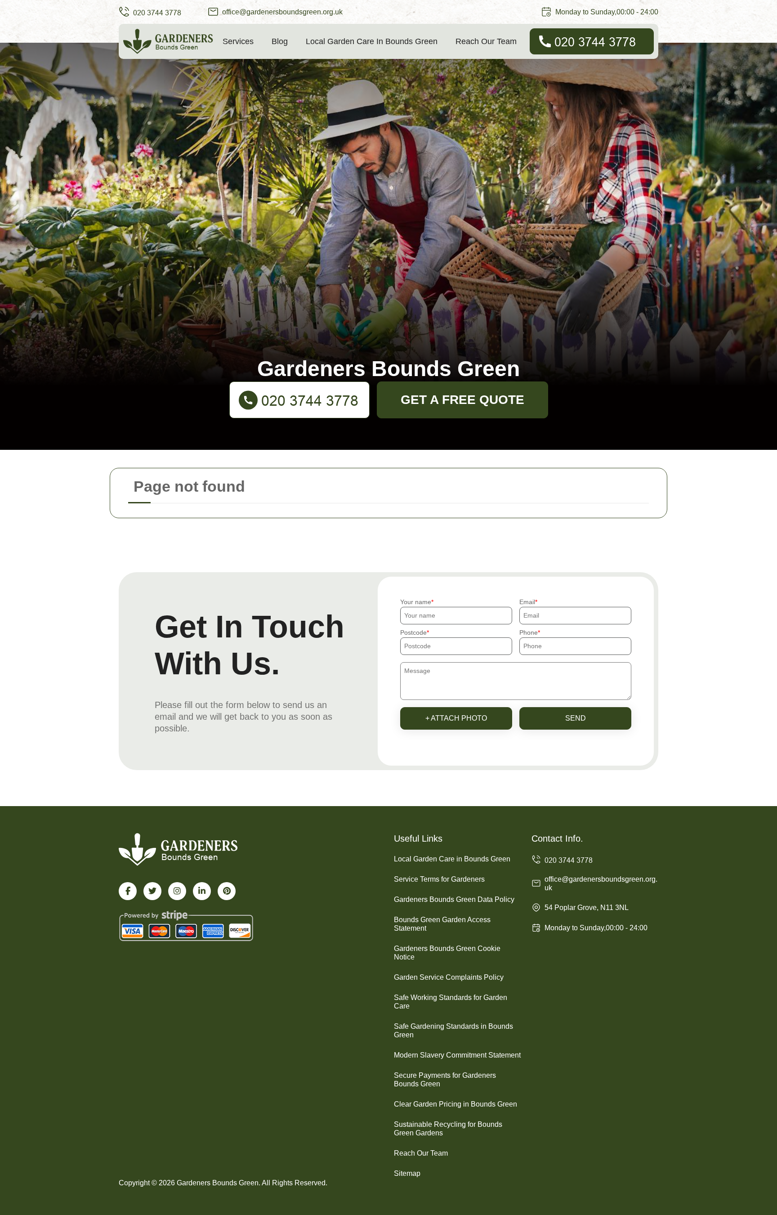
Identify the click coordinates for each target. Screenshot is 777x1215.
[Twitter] (152, 891)
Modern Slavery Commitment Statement (457, 1055)
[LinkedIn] (202, 891)
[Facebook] (128, 891)
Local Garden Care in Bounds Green (372, 41)
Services (238, 41)
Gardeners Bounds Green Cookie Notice (447, 953)
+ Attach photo (456, 718)
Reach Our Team (486, 41)
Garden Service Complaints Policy (449, 977)
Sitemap (407, 1173)
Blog (280, 41)
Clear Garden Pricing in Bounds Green (455, 1104)
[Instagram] (177, 891)
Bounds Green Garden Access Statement (442, 924)
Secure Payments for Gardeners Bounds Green (445, 1080)
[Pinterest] (227, 891)
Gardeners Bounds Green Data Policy (454, 899)
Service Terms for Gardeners (439, 879)
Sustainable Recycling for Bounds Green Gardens (448, 1129)
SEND (575, 718)
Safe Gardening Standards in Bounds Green (453, 1030)
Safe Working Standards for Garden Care (450, 1002)
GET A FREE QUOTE (462, 400)
